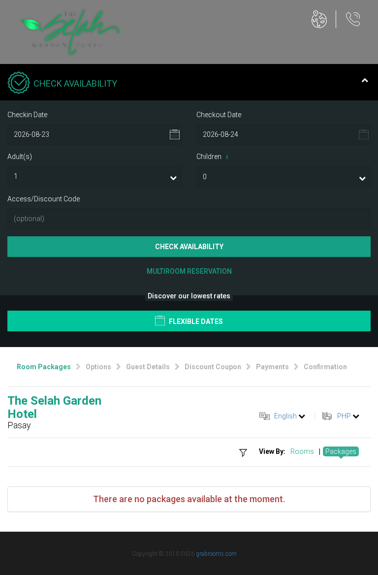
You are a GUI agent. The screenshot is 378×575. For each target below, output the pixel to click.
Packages (340, 451)
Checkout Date (218, 115)
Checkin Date (27, 115)
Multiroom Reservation (189, 271)
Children (212, 156)
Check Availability (189, 247)
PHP (344, 416)
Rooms (302, 451)
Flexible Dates (195, 321)
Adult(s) (19, 156)
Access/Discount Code (43, 199)
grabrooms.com (216, 553)
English (285, 416)
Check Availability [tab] (75, 83)
